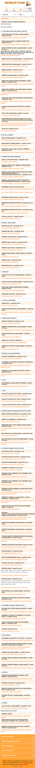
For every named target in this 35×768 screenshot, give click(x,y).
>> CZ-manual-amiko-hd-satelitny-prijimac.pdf (13, 77)
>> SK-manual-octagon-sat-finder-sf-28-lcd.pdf (13, 459)
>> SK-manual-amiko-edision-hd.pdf (10, 55)
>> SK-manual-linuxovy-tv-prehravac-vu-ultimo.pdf (14, 395)
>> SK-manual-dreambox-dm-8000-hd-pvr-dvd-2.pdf (14, 213)
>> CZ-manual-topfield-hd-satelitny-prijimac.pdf (13, 654)
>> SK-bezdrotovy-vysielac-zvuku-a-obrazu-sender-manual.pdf (17, 152)
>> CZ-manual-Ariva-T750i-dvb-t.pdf (10, 115)
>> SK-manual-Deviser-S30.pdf (9, 161)
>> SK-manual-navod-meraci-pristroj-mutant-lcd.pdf (14, 416)
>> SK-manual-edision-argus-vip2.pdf (11, 233)
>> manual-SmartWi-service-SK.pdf (10, 631)
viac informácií (23, 764)
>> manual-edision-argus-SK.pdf (9, 262)
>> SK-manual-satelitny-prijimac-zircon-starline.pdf (14, 708)
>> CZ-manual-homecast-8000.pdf (10, 349)
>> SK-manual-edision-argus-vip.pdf (10, 228)
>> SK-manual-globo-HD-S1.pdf (9, 305)
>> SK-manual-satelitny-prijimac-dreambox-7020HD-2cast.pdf (17, 192)
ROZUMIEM (17, 766)
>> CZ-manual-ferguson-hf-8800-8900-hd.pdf (13, 290)
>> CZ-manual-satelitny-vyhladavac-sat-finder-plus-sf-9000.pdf (17, 611)
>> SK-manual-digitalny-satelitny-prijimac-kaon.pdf (14, 386)
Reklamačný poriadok (8, 746)
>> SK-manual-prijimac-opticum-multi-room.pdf (13, 594)
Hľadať (6, 10)
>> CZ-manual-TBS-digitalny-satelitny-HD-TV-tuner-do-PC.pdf (17, 640)
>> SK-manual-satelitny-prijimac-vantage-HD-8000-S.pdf (16, 698)
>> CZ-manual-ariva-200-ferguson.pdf (11, 283)
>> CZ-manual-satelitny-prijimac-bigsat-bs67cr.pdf (14, 145)
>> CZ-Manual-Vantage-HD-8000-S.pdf (11, 691)
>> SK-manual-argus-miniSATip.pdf (10, 238)
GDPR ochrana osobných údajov (11, 741)
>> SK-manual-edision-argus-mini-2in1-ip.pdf (13, 244)
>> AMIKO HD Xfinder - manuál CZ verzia (11, 72)
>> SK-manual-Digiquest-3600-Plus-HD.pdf (12, 168)
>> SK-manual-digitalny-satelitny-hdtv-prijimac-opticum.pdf (16, 601)
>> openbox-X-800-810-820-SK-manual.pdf (12, 484)
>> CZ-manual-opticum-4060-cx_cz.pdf (11, 553)
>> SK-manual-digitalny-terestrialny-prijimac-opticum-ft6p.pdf (17, 532)
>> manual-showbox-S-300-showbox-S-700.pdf (13, 618)
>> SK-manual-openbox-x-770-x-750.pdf (11, 470)
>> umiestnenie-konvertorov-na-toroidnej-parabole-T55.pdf (16, 723)
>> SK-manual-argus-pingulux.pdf (10, 256)
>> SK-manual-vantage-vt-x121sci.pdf (11, 685)
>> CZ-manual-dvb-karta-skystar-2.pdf (11, 218)
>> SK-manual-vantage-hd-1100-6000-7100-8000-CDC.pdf (16, 678)
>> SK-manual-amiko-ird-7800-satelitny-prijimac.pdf (14, 66)
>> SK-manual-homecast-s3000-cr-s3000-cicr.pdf (14, 342)
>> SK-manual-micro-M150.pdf (9, 435)
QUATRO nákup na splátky (9, 755)
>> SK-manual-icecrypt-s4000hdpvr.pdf (11, 358)
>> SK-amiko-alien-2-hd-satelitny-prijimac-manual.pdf (15, 61)
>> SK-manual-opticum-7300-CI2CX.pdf (11, 565)
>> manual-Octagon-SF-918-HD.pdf (10, 453)
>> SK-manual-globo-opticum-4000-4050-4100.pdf (14, 575)
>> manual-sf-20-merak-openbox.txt (10, 421)
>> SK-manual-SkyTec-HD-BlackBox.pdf (11, 625)
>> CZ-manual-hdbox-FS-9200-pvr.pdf (11, 323)
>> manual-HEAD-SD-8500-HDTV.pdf (11, 337)
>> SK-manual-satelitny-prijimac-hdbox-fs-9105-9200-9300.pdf (17, 330)
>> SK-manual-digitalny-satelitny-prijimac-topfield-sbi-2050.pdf (17, 661)
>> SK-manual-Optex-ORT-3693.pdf (10, 509)
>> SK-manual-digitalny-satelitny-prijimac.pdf (12, 176)
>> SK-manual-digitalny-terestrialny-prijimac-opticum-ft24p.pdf (17, 526)
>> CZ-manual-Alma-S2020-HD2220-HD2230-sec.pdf (15, 44)
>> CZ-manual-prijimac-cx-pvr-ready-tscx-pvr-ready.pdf (15, 183)
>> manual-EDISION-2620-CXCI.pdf (10, 267)
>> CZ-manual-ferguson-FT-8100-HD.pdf (11, 296)
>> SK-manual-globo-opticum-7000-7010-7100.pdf (14, 587)
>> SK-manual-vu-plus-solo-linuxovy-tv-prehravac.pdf (15, 406)
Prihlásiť (14, 10)
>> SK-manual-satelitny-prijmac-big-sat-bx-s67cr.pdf (14, 140)
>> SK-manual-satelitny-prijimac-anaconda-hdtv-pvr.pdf (15, 110)
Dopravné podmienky (8, 750)
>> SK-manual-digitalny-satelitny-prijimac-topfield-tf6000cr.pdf (17, 668)
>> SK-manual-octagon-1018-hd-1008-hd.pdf (13, 464)
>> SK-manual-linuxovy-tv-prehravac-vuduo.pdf (13, 401)
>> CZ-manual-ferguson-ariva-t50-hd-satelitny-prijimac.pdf (16, 278)
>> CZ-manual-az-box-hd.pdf (8, 130)
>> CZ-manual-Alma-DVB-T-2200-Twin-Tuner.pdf (13, 37)
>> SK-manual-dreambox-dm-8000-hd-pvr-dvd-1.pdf (14, 206)
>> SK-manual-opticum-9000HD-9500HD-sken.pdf (14, 559)
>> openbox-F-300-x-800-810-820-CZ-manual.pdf (14, 476)
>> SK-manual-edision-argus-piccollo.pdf (11, 249)
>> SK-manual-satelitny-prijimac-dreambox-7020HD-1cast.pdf (17, 189)
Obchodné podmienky (8, 736)
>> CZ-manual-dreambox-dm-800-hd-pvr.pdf (12, 199)
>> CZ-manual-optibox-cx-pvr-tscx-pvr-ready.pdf (13, 546)
